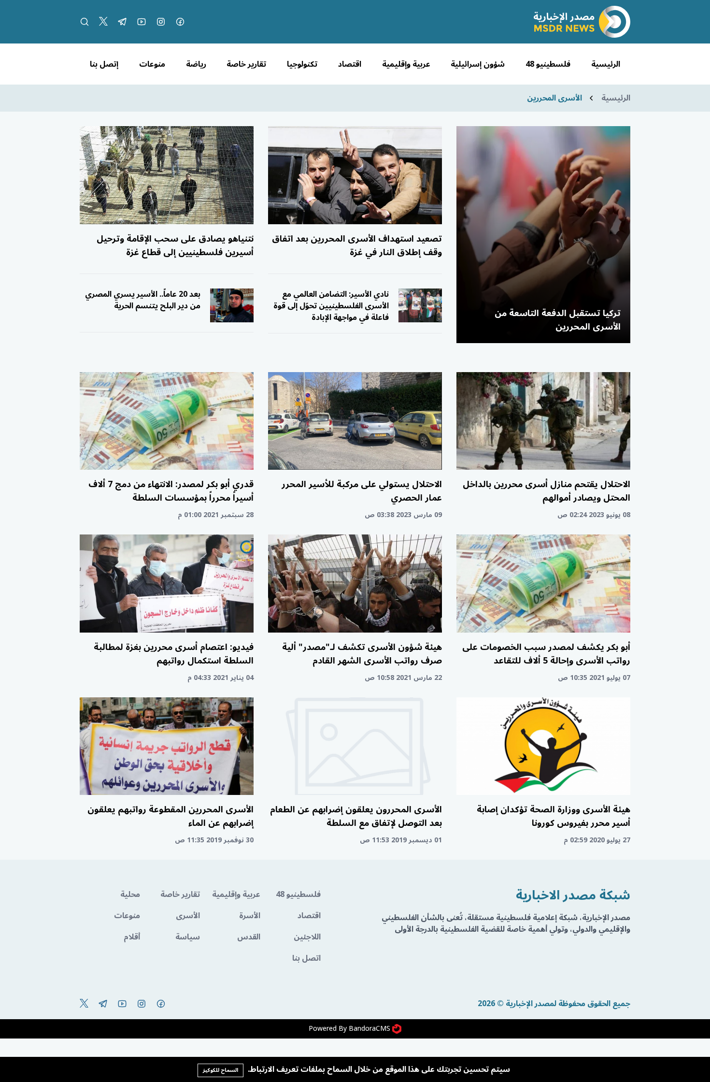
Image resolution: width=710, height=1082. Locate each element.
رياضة (196, 64)
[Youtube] (141, 22)
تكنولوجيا (302, 64)
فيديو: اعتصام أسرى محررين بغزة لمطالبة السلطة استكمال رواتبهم (174, 654)
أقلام (132, 937)
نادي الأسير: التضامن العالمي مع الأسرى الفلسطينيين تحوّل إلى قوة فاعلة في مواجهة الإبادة (331, 306)
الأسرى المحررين (554, 98)
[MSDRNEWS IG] (161, 22)
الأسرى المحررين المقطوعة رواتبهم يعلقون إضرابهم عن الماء (170, 816)
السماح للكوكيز (220, 1070)
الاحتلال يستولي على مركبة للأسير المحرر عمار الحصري (362, 491)
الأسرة (249, 916)
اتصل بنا (306, 958)
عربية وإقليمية (406, 64)
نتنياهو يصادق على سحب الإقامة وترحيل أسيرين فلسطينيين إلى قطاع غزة (175, 245)
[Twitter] (103, 22)
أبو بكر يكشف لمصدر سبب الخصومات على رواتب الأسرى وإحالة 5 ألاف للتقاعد (546, 654)
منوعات (152, 64)
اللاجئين (307, 937)
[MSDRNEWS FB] (180, 22)
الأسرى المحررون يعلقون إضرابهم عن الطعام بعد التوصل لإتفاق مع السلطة (356, 816)
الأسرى (188, 916)
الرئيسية (605, 64)
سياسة (187, 937)
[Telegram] (122, 22)
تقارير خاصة (246, 64)
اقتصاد (349, 64)
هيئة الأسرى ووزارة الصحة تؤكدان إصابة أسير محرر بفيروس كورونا (553, 816)
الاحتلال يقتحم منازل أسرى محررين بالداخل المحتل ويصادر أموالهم (546, 491)
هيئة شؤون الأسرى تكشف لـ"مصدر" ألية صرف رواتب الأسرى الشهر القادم (362, 654)
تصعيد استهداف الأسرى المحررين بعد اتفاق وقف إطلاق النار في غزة (357, 245)
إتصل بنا (104, 64)
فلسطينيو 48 (547, 64)
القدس (248, 937)
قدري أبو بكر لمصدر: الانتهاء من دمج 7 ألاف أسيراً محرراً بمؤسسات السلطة (171, 491)
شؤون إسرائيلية (478, 64)
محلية (130, 894)
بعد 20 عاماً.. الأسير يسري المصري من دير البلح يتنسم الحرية (142, 300)
